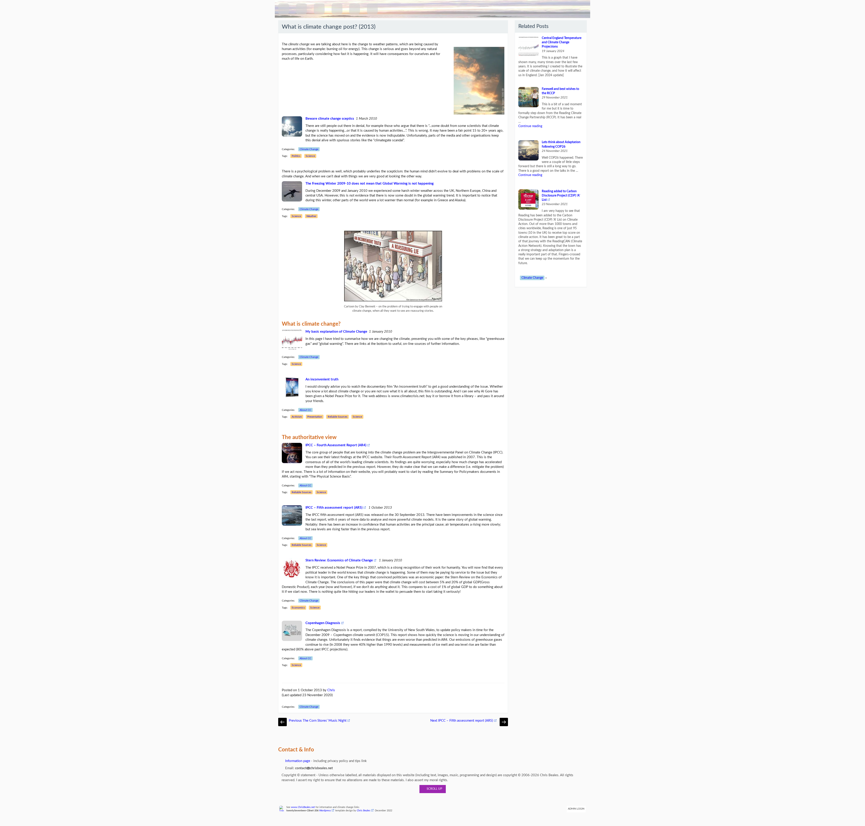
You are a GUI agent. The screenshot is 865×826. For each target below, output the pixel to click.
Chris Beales (363, 811)
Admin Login (576, 809)
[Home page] (283, 8)
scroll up (433, 788)
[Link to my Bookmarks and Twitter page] (337, 8)
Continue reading (530, 126)
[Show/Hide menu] (301, 8)
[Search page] (319, 8)
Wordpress (325, 811)
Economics (298, 607)
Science (310, 156)
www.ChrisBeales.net (303, 807)
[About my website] (372, 8)
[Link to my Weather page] (354, 8)
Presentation (314, 416)
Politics (296, 156)
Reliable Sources (337, 416)
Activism (297, 416)
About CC (305, 410)
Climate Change (309, 149)
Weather (311, 216)
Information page (297, 761)
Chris (331, 690)
